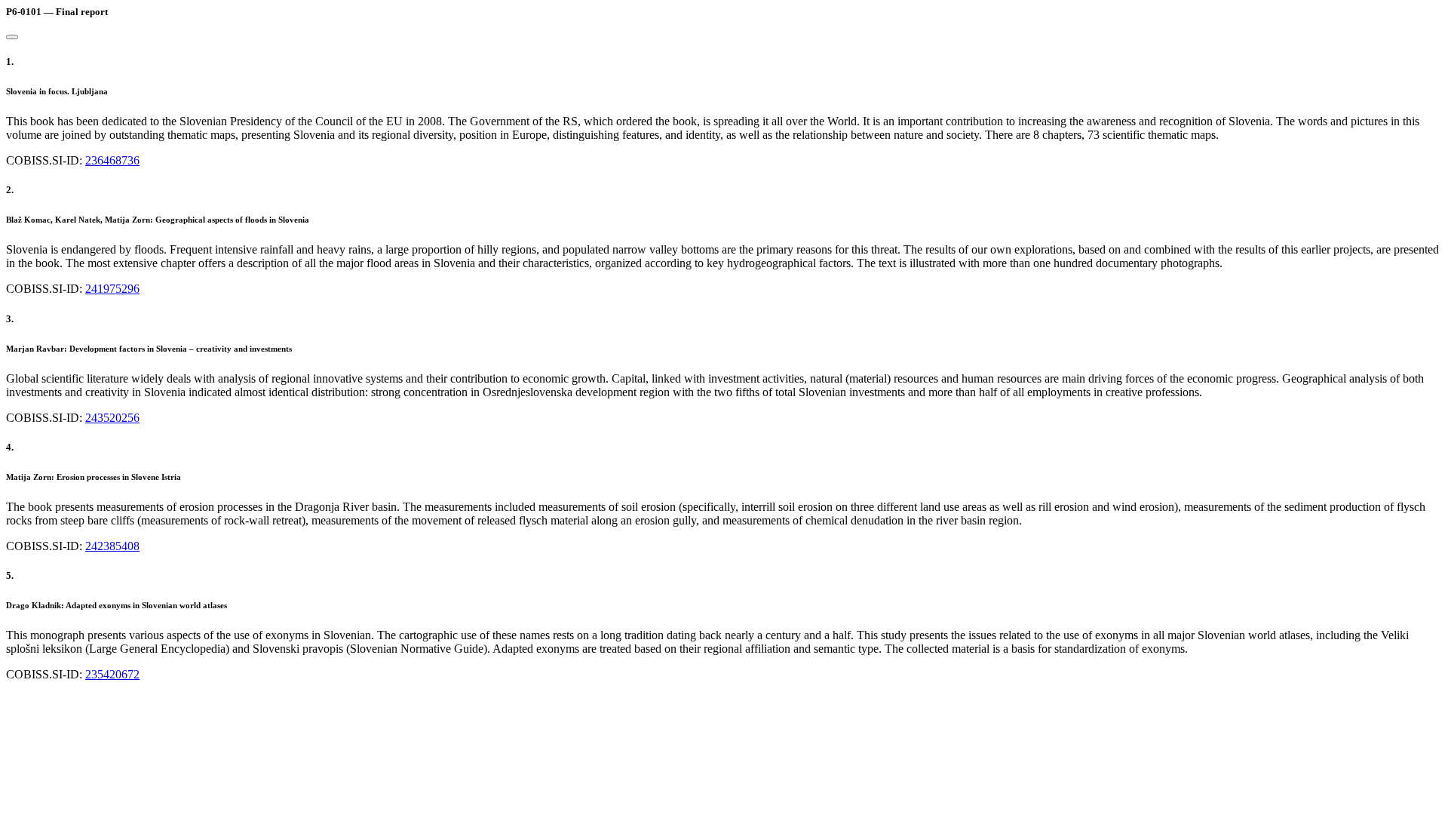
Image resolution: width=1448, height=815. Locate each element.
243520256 (112, 417)
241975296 (112, 288)
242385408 (112, 546)
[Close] (12, 37)
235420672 (112, 674)
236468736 (112, 160)
